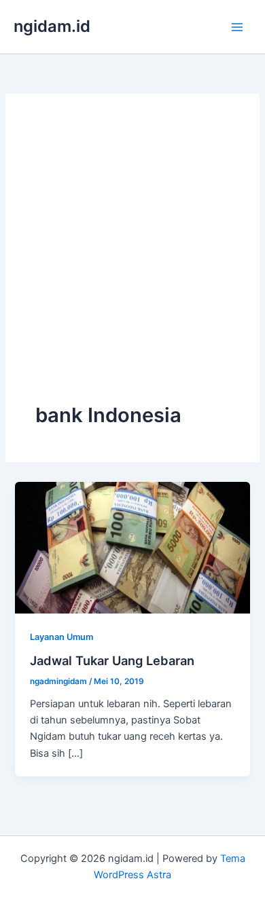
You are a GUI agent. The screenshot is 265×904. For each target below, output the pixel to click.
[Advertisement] (132, 262)
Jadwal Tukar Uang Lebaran (112, 660)
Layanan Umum (61, 637)
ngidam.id (52, 26)
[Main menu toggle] (237, 27)
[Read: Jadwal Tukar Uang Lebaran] (132, 547)
